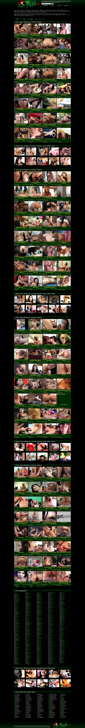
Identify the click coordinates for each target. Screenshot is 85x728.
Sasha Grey (63, 13)
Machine (38, 660)
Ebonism (19, 687)
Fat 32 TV (39, 712)
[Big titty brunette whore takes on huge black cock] (35, 270)
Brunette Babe (50, 10)
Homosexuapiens (52, 708)
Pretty (49, 639)
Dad (26, 619)
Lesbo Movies (63, 694)
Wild (60, 657)
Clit (25, 595)
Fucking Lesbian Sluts (52, 694)
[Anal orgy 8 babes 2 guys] (35, 241)
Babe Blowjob (39, 11)
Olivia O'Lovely (50, 13)
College (26, 602)
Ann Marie (44, 13)
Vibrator (61, 645)
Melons (49, 595)
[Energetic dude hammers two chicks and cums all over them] (21, 211)
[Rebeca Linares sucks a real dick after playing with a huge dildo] (64, 581)
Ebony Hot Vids (65, 687)
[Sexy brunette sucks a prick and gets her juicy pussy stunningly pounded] (49, 521)
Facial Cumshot (25, 12)
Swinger (61, 619)
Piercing (49, 630)
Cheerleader (16, 663)
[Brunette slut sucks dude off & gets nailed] (49, 373)
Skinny (61, 595)
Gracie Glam (41, 14)
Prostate (49, 641)
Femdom (26, 652)
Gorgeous (38, 612)
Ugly (60, 638)
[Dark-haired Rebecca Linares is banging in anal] (21, 403)
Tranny (61, 634)
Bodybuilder (16, 639)
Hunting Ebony (40, 700)
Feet (26, 651)
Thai (60, 627)
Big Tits (15, 628)
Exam (26, 641)
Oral (48, 616)
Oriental (49, 619)
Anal (14, 601)
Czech (26, 618)
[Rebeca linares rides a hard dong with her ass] (21, 433)
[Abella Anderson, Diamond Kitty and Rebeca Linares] (21, 196)
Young (61, 662)
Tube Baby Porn (65, 460)
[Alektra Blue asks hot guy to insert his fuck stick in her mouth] (35, 138)
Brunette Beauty (32, 12)
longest (31, 19)
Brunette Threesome (53, 11)
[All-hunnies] (21, 536)
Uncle (60, 639)
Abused (15, 594)
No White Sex (40, 702)
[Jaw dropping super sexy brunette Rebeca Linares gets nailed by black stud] (21, 418)
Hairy (37, 617)
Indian (38, 630)
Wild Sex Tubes (19, 313)
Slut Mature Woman (64, 708)
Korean (38, 646)
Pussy (49, 646)
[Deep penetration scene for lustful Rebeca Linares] (64, 93)
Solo (60, 600)
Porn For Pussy (63, 716)
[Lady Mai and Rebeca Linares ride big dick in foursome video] (35, 33)
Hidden (38, 622)
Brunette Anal (24, 11)
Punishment (50, 645)
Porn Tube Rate (54, 451)
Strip (60, 613)
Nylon (49, 611)
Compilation (27, 605)
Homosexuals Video (52, 707)
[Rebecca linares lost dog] (35, 196)
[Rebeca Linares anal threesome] (35, 418)
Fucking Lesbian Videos (53, 695)
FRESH (52, 5)
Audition (15, 608)
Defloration (27, 624)
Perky (49, 628)
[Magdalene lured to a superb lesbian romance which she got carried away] (64, 211)
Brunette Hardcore (21, 10)
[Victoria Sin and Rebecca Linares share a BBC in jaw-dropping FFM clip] (21, 33)
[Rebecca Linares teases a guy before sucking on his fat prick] (49, 506)
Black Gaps (28, 708)
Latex (38, 650)
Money (49, 601)
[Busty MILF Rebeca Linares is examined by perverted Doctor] (35, 359)
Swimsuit (61, 618)
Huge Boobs (45, 12)
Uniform (61, 641)
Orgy (49, 618)
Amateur (15, 597)
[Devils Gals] (64, 433)
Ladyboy (38, 649)
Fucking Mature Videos (52, 697)
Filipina (26, 655)
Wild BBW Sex (19, 303)
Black (15, 633)
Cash (15, 656)
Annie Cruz (24, 15)
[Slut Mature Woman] (64, 344)
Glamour (38, 608)
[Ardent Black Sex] (64, 108)
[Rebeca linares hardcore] (35, 433)
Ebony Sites (40, 696)
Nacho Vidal (18, 14)
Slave (60, 596)
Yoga (60, 661)
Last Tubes (31, 303)
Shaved (49, 661)
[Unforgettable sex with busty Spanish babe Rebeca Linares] (49, 270)
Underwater (61, 640)
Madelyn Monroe (60, 14)
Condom (26, 606)
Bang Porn (42, 460)
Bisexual (15, 630)
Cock (26, 600)
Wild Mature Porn (63, 712)
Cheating (15, 662)
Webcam (61, 651)
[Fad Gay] (64, 138)
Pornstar (49, 635)
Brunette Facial (45, 11)
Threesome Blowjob (57, 10)
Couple (26, 608)
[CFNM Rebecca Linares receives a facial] (35, 476)
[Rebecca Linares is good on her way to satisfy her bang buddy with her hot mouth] (64, 388)
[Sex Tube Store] (64, 33)
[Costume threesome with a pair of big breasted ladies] (49, 196)
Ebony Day (31, 687)
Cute (26, 617)
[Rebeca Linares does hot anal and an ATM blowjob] (64, 181)
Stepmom (61, 608)
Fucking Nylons (51, 700)
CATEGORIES (45, 5)
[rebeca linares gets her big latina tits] (64, 270)
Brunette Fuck (43, 10)
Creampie (27, 611)
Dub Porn (30, 460)
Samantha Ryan (30, 15)
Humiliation (38, 628)
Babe (15, 611)
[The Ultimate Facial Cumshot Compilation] (35, 181)
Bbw (14, 617)
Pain (49, 622)
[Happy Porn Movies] (64, 285)
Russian (49, 655)
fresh (24, 19)
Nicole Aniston (57, 13)
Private (49, 640)
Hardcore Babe (18, 11)
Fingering (26, 656)
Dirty (26, 628)
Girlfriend (38, 607)
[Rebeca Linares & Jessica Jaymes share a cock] (21, 285)
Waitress (61, 650)
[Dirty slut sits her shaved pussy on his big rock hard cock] (49, 93)
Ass (14, 607)
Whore (61, 655)
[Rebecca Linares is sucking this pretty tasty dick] (21, 78)
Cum (26, 613)
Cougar (26, 607)
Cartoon (15, 655)
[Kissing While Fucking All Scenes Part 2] (49, 181)
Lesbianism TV (51, 713)
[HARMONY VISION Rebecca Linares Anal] (49, 581)
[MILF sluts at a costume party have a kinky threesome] (49, 359)
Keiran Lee (30, 14)
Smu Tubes (54, 460)
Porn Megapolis (63, 706)
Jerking (38, 640)
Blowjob (15, 638)
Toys (60, 633)
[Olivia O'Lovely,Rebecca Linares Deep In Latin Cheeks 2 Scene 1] (64, 476)
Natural (49, 606)
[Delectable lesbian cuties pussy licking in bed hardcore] (64, 506)
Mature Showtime (63, 702)
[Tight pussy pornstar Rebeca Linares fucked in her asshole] (35, 344)
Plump (49, 633)
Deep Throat (27, 623)
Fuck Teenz (51, 701)
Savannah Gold (33, 13)
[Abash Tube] (18, 8)
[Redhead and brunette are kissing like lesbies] (35, 255)
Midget (49, 596)
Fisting (26, 660)
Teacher (61, 623)
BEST (59, 5)
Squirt (60, 607)
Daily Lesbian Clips (41, 711)
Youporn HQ (31, 313)
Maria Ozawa (47, 14)
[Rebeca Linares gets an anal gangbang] (64, 241)
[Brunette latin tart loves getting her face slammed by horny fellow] (49, 48)
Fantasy (26, 649)
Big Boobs (15, 623)
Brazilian (15, 644)
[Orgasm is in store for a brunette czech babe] (49, 329)
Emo (26, 638)
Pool (49, 634)
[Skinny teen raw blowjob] (21, 476)
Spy (60, 606)
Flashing (26, 662)
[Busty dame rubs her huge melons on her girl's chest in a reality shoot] (64, 48)
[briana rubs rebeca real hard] (49, 226)
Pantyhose (50, 624)
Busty (15, 652)
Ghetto (38, 606)
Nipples (49, 607)
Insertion (38, 633)
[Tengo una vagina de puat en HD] (49, 241)
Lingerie (38, 657)
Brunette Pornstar (36, 10)
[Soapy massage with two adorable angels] (21, 373)
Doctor (26, 629)
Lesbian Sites (51, 716)
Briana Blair (20, 13)
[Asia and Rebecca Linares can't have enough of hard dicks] (35, 63)
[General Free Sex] (64, 521)
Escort (26, 640)
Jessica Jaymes (67, 14)
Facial (26, 646)
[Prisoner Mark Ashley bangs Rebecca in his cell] (64, 536)
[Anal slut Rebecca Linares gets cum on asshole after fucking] (35, 93)
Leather (38, 652)
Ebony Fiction (54, 687)
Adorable (15, 595)
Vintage (61, 646)
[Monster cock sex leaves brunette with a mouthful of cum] (21, 388)
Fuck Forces (42, 303)
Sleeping (61, 597)
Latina (38, 651)
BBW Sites (39, 707)
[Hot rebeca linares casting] (35, 521)
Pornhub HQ (42, 155)
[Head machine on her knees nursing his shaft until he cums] (35, 491)
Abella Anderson (26, 13)
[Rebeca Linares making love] (64, 329)
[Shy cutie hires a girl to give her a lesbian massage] (35, 48)
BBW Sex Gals (40, 705)
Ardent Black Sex (19, 165)
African (15, 596)
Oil (48, 613)
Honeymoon (39, 624)
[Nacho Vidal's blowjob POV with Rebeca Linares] (49, 255)
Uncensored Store (65, 303)
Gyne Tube (31, 451)
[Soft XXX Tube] (64, 491)
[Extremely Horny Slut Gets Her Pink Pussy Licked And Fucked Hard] (64, 418)
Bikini (15, 629)
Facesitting (27, 645)
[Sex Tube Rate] (64, 78)
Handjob (38, 618)
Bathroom (15, 616)
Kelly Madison (18, 15)
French (38, 597)
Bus (14, 651)
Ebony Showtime (40, 695)
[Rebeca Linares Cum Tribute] (49, 138)
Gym (37, 616)
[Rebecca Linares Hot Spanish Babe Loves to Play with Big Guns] (49, 403)
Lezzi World (62, 700)
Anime (15, 602)
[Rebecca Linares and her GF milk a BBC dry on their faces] (35, 506)
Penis (49, 627)
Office (49, 612)
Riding (49, 652)
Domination (27, 633)
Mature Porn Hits (63, 701)
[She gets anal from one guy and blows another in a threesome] (35, 373)
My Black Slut (40, 701)
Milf (48, 597)
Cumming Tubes (40, 708)
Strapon (61, 611)
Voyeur (61, 649)
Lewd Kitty (62, 697)
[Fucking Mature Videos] (64, 255)
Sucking (61, 616)
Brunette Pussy (64, 10)
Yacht (60, 660)
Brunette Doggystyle (32, 11)
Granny (38, 613)
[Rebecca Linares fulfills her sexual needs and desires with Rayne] (49, 285)
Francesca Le (53, 14)
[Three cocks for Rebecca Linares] (21, 181)
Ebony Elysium (42, 687)
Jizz (37, 641)
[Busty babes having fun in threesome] (64, 551)
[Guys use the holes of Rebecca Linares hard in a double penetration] (49, 388)
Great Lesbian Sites (52, 705)
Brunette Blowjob (29, 10)
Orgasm (49, 617)
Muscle (49, 605)
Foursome (38, 596)
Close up (26, 596)
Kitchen (38, 645)
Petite (49, 629)
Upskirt (61, 644)
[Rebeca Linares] (21, 551)
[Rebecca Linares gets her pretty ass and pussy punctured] (21, 521)
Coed (26, 601)
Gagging (38, 601)
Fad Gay (54, 165)
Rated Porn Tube (19, 460)
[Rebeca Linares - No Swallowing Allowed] (49, 536)
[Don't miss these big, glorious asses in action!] (64, 359)
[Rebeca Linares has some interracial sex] (35, 388)
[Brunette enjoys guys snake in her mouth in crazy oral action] (49, 63)
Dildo (26, 627)
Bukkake (15, 650)
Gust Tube (19, 451)
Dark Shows (28, 711)
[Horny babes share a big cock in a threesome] (21, 270)
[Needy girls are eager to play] (49, 344)
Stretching (61, 612)
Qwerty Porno (54, 303)
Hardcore (38, 619)
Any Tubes (65, 313)
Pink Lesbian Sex (63, 705)
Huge (38, 627)
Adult (42, 313)
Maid (37, 661)
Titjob (60, 630)
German (38, 605)
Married (38, 662)
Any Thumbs (54, 313)
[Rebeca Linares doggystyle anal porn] (49, 433)
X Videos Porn (63, 717)
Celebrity (15, 660)
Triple (60, 635)
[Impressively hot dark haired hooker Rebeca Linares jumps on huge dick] (35, 226)
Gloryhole (38, 611)
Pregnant (49, 638)
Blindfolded (16, 635)
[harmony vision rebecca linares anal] (64, 123)
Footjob (38, 594)
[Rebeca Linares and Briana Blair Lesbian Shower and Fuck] (21, 123)
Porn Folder (62, 711)
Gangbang (38, 602)
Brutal (15, 649)
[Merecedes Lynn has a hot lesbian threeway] (49, 418)
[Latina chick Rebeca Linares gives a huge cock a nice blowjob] (35, 403)
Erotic (26, 639)
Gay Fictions (51, 702)
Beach (15, 619)
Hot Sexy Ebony (40, 697)
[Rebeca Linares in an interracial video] (49, 551)
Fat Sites (39, 713)
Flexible (26, 663)
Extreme (26, 644)
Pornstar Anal (39, 12)
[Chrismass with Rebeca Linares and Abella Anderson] (35, 581)
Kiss (37, 644)
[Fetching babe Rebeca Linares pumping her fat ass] (35, 211)
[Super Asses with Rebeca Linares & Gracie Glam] (21, 108)
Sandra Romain (24, 14)
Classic (26, 594)
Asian (15, 606)
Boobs (15, 641)
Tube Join (39, 716)
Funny (38, 600)
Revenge (49, 651)
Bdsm (15, 618)
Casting (15, 657)
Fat (25, 650)
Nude (49, 608)
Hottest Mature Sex (52, 712)
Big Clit (15, 624)
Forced (38, 595)
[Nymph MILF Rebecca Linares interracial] (49, 566)
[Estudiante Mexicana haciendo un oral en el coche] (21, 329)
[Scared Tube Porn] (61, 394)
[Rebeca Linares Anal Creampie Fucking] (35, 536)
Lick (37, 656)
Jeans (38, 639)
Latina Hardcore (18, 12)
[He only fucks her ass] (21, 506)
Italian (38, 635)
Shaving (49, 662)
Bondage (15, 640)
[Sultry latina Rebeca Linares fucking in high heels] (35, 285)
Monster (49, 602)
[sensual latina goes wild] (21, 93)
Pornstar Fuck (68, 11)
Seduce (49, 660)
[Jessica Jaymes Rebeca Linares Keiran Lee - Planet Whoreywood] (35, 123)
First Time (26, 657)
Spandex (61, 602)
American (15, 600)
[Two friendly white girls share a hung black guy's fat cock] (21, 138)
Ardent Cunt (28, 706)
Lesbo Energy (51, 717)
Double (26, 634)
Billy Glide (39, 13)
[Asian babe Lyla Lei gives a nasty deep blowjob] (49, 476)
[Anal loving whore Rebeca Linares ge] (64, 566)
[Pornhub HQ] (64, 226)
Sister (60, 594)
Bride (15, 645)
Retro (49, 650)
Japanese (38, 638)
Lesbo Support (63, 695)
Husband (38, 629)
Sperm (61, 605)
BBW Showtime (40, 706)
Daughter (26, 622)
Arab (14, 605)
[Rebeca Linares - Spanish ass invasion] (21, 581)
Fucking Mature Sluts (52, 696)
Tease (60, 624)
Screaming (50, 657)
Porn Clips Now (65, 165)
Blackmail (15, 634)
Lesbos (62, 696)
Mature (49, 594)
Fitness (26, 661)
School (49, 656)
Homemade (38, 623)
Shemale (49, 663)
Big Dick (15, 627)
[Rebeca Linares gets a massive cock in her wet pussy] (21, 491)
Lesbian (38, 655)
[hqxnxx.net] (64, 373)
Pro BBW (62, 707)
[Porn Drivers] (64, 196)
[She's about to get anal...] (35, 566)
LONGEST (66, 5)
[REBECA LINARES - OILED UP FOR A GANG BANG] (21, 566)
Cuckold (26, 612)
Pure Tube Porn (65, 451)
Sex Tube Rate (31, 155)
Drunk (26, 635)
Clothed (26, 597)
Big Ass (15, 622)
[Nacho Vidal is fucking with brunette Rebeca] (49, 491)
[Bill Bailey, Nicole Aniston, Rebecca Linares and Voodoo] (35, 78)
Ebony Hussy (40, 694)
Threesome (61, 628)
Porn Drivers (31, 165)
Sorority (61, 601)
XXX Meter (62, 713)
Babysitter (15, 612)
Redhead (49, 649)
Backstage (15, 613)
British (15, 646)
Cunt (26, 616)
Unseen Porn (54, 155)
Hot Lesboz (51, 711)
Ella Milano (35, 14)
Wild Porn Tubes (65, 155)
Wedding (61, 652)
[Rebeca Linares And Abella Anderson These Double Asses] (21, 241)
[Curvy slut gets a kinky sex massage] (21, 359)
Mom (49, 600)
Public (49, 644)
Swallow (61, 617)
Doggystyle (27, 630)
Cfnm (15, 661)
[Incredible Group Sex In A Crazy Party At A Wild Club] (21, 255)
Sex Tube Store (19, 155)
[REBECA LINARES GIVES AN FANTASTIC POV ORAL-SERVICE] (35, 329)
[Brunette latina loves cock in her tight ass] (21, 344)
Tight (60, 629)
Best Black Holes (29, 707)
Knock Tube (42, 451)
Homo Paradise (51, 706)
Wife (60, 656)
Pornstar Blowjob (61, 11)
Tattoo (60, 622)
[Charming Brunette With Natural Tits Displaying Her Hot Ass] (35, 551)
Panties (49, 623)
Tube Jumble (42, 165)
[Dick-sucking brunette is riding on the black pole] (49, 108)
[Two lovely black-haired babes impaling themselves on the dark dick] (49, 78)
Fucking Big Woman (41, 717)
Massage (38, 663)
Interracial (38, 634)
